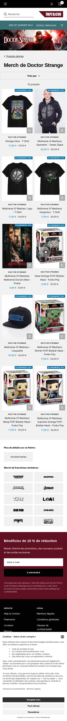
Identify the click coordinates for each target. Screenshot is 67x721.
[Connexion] (51, 4)
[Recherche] (26, 14)
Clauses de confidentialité (44, 627)
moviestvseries (18, 456)
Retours (8, 631)
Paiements (9, 619)
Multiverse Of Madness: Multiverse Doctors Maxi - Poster (17, 279)
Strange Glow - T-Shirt (17, 141)
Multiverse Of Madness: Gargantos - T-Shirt (49, 210)
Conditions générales (48, 619)
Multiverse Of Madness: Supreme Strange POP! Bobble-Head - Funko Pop (50, 422)
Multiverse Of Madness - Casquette (17, 349)
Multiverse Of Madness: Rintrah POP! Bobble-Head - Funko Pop (50, 351)
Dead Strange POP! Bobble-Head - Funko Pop (50, 277)
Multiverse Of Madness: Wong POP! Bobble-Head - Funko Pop (17, 422)
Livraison (8, 625)
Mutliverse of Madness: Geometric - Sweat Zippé (49, 143)
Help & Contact (12, 613)
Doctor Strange (17, 137)
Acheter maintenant (46, 25)
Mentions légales (45, 613)
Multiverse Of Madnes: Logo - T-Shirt (17, 210)
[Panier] (59, 4)
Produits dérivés (15, 56)
